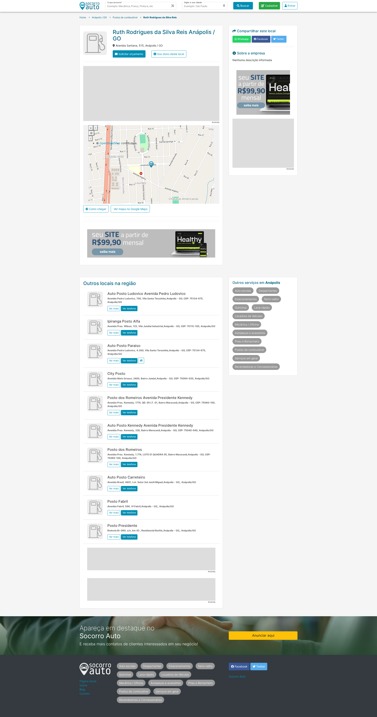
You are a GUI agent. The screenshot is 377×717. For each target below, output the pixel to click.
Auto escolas (243, 290)
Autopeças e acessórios (250, 333)
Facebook (262, 39)
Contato (85, 693)
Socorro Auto (237, 676)
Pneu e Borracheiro (247, 341)
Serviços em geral (246, 358)
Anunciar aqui (263, 635)
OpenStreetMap (110, 143)
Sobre (83, 685)
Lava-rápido (262, 307)
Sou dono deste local (170, 54)
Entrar (291, 5)
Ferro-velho (271, 299)
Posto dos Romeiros (124, 449)
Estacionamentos (246, 299)
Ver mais (114, 308)
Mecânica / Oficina (247, 324)
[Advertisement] (151, 93)
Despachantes (268, 290)
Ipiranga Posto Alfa (123, 321)
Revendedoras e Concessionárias (256, 366)
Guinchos (241, 307)
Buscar (244, 5)
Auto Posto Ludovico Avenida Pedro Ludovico (146, 293)
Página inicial (88, 681)
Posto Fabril (117, 501)
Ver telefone (129, 308)
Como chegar (97, 209)
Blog (82, 689)
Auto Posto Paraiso (123, 345)
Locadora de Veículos (248, 316)
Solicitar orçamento (130, 54)
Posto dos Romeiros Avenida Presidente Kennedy (149, 397)
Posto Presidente (122, 525)
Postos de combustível (249, 349)
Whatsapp (243, 39)
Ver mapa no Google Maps (130, 209)
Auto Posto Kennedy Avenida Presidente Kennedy (150, 425)
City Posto (116, 373)
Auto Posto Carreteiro (126, 477)
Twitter (280, 39)
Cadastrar (271, 5)
